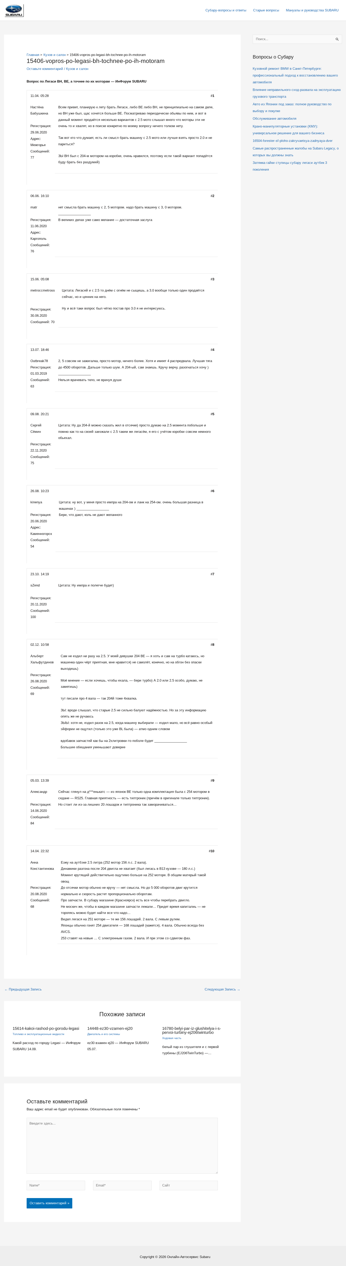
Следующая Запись (222, 989)
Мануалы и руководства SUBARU (312, 10)
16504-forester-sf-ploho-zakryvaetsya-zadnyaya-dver (293, 140)
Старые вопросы (266, 10)
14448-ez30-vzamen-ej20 (110, 1028)
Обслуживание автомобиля (274, 118)
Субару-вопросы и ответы (225, 10)
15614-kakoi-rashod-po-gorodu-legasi (46, 1028)
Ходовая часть (171, 1038)
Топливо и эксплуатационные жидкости (38, 1034)
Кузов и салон (77, 69)
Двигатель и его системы (103, 1034)
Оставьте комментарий (45, 69)
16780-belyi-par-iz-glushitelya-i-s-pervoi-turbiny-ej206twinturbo (191, 1030)
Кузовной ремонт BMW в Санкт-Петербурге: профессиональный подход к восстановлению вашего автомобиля (295, 75)
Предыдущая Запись (23, 989)
